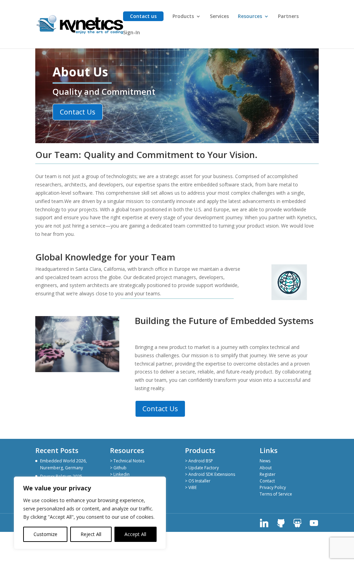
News (265, 461)
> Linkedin (120, 474)
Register (268, 474)
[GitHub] (281, 523)
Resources (250, 16)
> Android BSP (199, 461)
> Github (118, 468)
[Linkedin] (264, 523)
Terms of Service (276, 494)
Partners (288, 16)
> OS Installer (198, 481)
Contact (267, 481)
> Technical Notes (127, 461)
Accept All (135, 534)
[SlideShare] (297, 523)
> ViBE (191, 487)
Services (219, 16)
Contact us (143, 16)
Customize (45, 534)
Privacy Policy (273, 487)
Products (183, 16)
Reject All (91, 534)
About (266, 468)
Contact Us (77, 112)
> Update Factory (202, 468)
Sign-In (131, 33)
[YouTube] (314, 523)
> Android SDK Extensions (210, 474)
